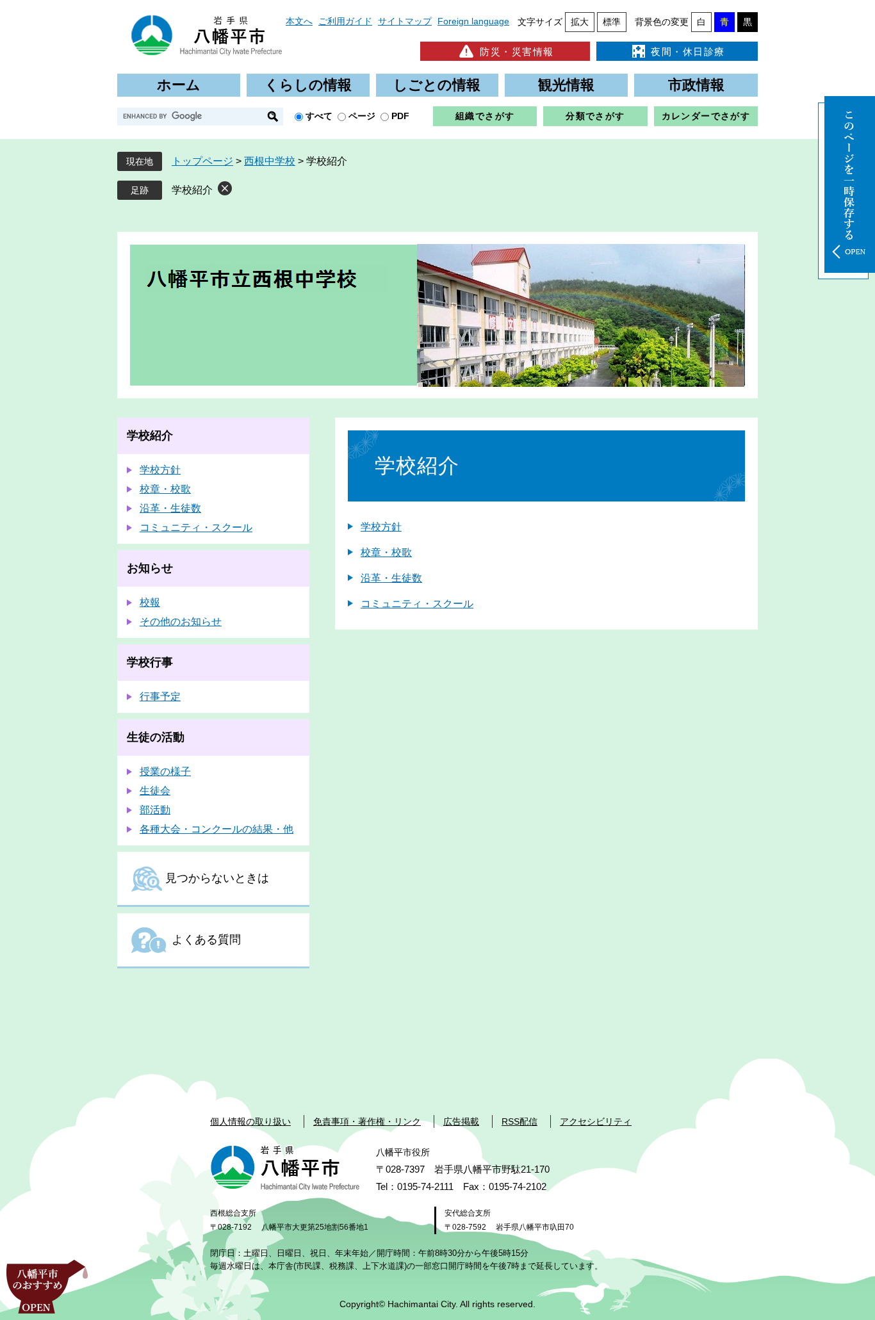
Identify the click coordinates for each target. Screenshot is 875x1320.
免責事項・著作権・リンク (367, 1121)
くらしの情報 (308, 85)
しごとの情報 (436, 85)
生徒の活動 (155, 737)
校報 (150, 602)
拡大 (580, 22)
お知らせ (150, 568)
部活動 (155, 809)
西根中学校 (269, 161)
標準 (612, 22)
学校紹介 (192, 189)
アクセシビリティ (596, 1121)
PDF (400, 116)
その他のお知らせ (181, 621)
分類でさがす (595, 116)
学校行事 (150, 662)
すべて (319, 116)
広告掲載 (461, 1121)
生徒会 (155, 790)
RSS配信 (519, 1121)
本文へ (299, 21)
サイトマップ (405, 21)
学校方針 (381, 526)
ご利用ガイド (345, 21)
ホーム (178, 85)
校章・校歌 (386, 552)
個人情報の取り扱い (250, 1121)
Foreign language (473, 21)
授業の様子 (165, 771)
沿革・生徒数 (391, 578)
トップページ (202, 161)
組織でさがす (484, 116)
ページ (361, 116)
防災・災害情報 (517, 51)
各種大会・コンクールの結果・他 (216, 829)
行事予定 (160, 696)
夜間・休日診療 (688, 51)
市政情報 (696, 85)
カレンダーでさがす (706, 116)
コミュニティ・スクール (417, 603)
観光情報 (566, 85)
